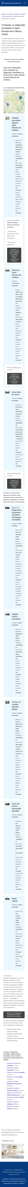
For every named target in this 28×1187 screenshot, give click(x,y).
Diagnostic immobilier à (15, 1097)
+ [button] (5, 93)
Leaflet (11, 112)
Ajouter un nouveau (14, 1174)
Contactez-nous (8, 1170)
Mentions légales (18, 1170)
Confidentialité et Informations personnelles (13, 1172)
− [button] (5, 95)
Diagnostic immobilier (7, 14)
